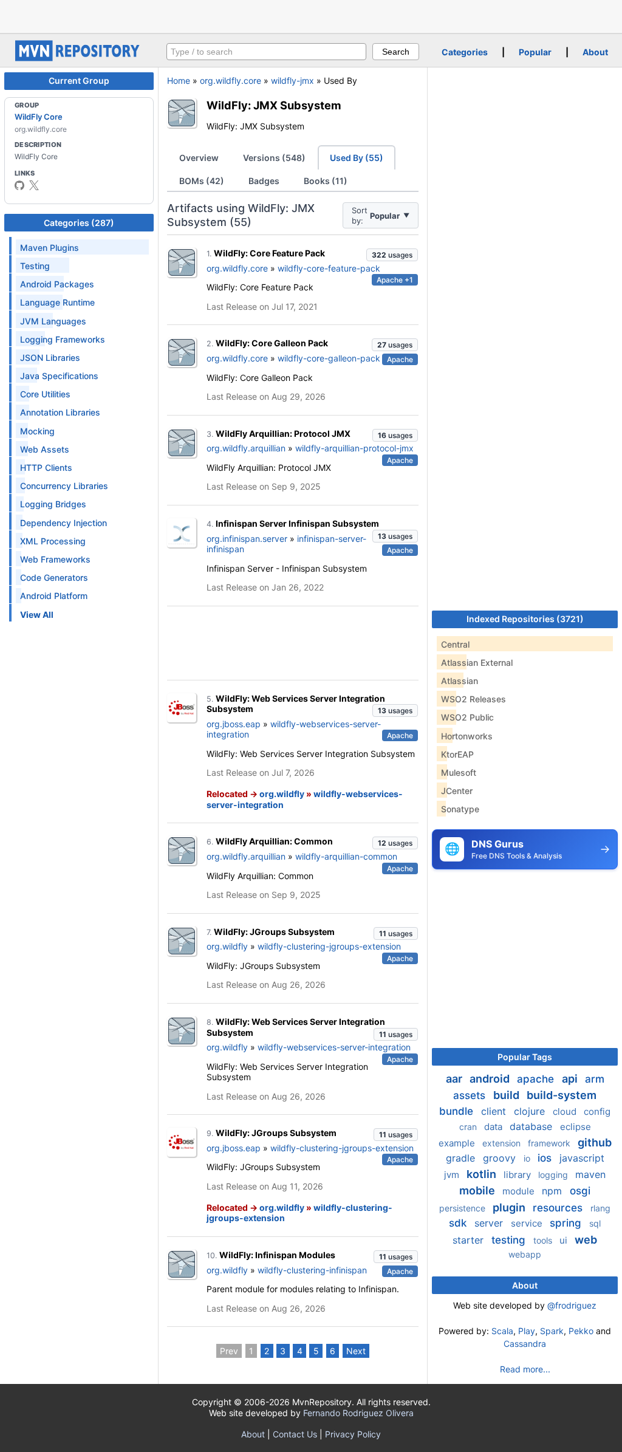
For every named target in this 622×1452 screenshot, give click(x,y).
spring (567, 1223)
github (595, 1142)
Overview (199, 157)
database (532, 1126)
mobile (478, 1190)
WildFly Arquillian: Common (274, 841)
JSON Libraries (50, 357)
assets (470, 1095)
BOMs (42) (201, 181)
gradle (462, 1158)
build (507, 1095)
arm (594, 1079)
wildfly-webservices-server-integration (334, 1047)
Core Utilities (45, 394)
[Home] (79, 58)
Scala (502, 1331)
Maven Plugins (49, 247)
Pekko (581, 1331)
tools (544, 1240)
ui (564, 1240)
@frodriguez (571, 1305)
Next (356, 1351)
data (494, 1126)
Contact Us (295, 1434)
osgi (580, 1191)
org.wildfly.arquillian (246, 448)
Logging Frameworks (62, 339)
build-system (561, 1095)
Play (526, 1331)
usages (392, 254)
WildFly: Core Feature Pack (269, 253)
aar (455, 1078)
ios (546, 1158)
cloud (566, 1111)
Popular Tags (524, 1057)
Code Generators (54, 577)
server (490, 1223)
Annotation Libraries (60, 412)
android (491, 1078)
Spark (552, 1331)
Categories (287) (79, 222)
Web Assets (44, 449)
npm (553, 1191)
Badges (263, 181)
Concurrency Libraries (64, 486)
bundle (457, 1111)
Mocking (37, 431)
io (528, 1158)
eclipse (575, 1126)
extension (502, 1143)
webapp (524, 1254)
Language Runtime (57, 302)
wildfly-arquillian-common (346, 856)
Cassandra (525, 1343)
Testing (35, 266)
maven (590, 1174)
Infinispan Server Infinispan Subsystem (297, 523)
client (495, 1111)
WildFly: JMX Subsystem (274, 105)
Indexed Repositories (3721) (525, 619)
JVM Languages (53, 321)
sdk (459, 1223)
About (595, 52)
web (586, 1239)
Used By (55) (356, 157)
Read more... (525, 1369)
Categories (465, 52)
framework (550, 1143)
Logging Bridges (53, 504)
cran (469, 1127)
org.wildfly (281, 794)
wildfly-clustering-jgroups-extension (329, 946)
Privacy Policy (353, 1434)
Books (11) (325, 181)
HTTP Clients (46, 467)
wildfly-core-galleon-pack (329, 358)
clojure (531, 1111)
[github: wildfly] (19, 185)
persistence (463, 1208)
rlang (600, 1208)
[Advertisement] (311, 15)
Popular (535, 52)
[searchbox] (266, 51)
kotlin (482, 1174)
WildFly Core (39, 117)
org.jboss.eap (234, 724)
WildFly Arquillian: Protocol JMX (283, 433)
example (458, 1143)
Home (178, 80)
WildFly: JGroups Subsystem (274, 931)
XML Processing (53, 541)
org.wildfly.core (230, 80)
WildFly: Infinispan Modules (277, 1255)
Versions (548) (274, 157)
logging (554, 1174)
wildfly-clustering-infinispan (312, 1270)
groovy (501, 1158)
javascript (581, 1158)
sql (595, 1223)
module (519, 1191)
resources (559, 1208)
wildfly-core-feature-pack (329, 268)
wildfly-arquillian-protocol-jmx (354, 448)
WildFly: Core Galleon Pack (272, 343)
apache (537, 1079)
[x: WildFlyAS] (34, 185)
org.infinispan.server (247, 538)
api (571, 1078)
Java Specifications (59, 376)
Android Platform (53, 596)
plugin (510, 1207)
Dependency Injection (63, 523)
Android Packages (57, 284)
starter (470, 1240)
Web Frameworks (55, 559)
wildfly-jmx (292, 80)
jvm (453, 1174)
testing (509, 1240)
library (518, 1174)
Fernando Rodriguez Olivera (358, 1413)
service (528, 1223)
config (597, 1111)
